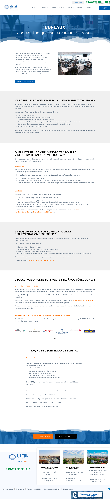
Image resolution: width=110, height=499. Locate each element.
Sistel (34, 7)
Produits (69, 7)
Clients (89, 7)
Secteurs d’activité (57, 7)
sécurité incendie (48, 212)
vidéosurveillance (25, 212)
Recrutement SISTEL (34, 489)
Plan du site (20, 489)
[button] (17, 331)
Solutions (43, 7)
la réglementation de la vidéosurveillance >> (40, 260)
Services (79, 7)
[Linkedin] (109, 489)
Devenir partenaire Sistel (52, 489)
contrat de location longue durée (83, 300)
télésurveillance (37, 212)
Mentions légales (7, 489)
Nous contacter (68, 489)
